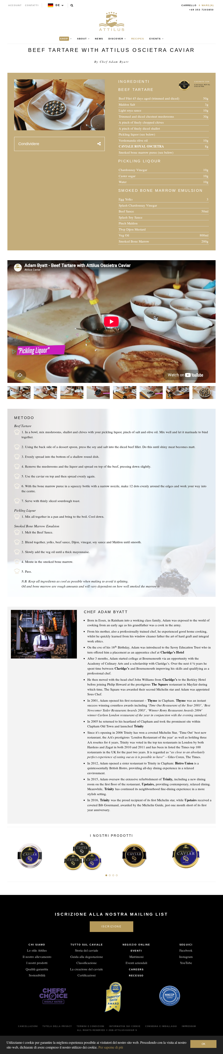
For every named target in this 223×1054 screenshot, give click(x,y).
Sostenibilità (37, 975)
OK (203, 1044)
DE (58, 5)
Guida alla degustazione (86, 956)
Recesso (136, 975)
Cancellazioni (28, 1026)
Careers (136, 969)
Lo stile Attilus (37, 950)
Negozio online (136, 944)
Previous (12, 854)
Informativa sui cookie (124, 1026)
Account (15, 5)
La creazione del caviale (86, 969)
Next (211, 854)
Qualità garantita (37, 969)
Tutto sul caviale (87, 944)
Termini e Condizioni (90, 1026)
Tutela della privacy (57, 1026)
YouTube (186, 963)
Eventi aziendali (136, 963)
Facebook (186, 950)
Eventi (136, 950)
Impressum (189, 1026)
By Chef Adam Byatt (111, 62)
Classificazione (86, 963)
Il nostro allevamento (37, 956)
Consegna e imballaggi (161, 1026)
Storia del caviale (86, 950)
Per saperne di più (110, 1047)
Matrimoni (136, 956)
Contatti (32, 5)
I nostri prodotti (36, 963)
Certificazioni (87, 975)
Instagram (186, 956)
